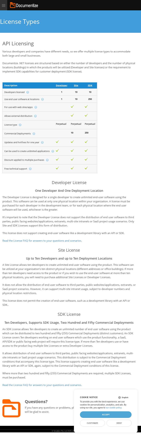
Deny (119, 423)
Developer (61, 85)
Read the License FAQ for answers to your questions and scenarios (41, 240)
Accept (106, 415)
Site (76, 85)
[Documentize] (24, 5)
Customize (92, 423)
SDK (90, 85)
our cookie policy (113, 408)
